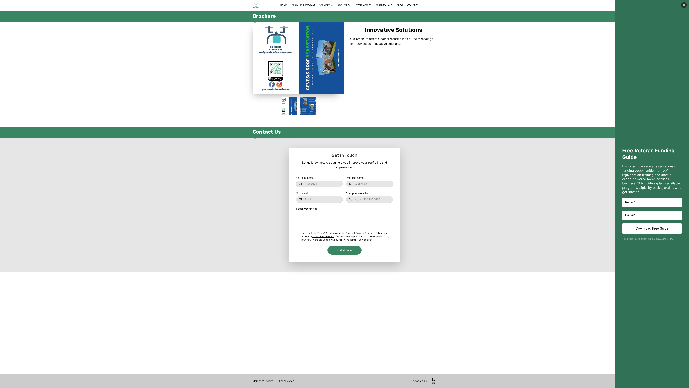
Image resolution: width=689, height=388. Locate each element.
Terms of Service (358, 240)
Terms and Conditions (323, 236)
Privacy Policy (337, 240)
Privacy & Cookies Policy (358, 233)
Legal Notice (286, 381)
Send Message (344, 250)
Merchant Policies (263, 381)
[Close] (684, 5)
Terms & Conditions (327, 233)
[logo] (433, 381)
